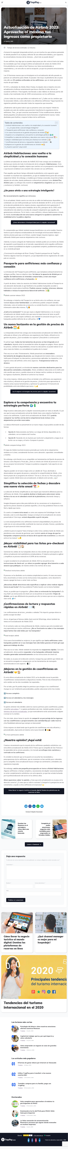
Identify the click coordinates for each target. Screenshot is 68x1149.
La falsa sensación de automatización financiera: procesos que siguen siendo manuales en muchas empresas (38, 1122)
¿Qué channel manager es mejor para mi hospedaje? (50, 939)
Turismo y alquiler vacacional (34, 811)
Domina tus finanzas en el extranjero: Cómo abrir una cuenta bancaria (23, 828)
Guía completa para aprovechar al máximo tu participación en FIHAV (37, 1102)
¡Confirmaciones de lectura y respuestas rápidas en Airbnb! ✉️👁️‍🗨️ (29, 142)
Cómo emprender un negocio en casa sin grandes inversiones (38, 1047)
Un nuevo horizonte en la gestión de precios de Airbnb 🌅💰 (27, 132)
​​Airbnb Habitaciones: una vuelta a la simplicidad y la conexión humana (31, 125)
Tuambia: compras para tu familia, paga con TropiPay (34, 1084)
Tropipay (22, 1031)
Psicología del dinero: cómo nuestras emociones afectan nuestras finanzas (37, 1027)
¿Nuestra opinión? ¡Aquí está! (16, 147)
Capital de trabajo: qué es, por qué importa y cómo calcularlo (37, 1037)
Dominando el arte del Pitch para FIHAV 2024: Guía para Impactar (37, 1112)
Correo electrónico (40, 883)
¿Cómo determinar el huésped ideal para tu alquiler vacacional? (34, 222)
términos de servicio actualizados (15, 711)
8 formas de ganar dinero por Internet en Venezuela (37, 1063)
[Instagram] (36, 1140)
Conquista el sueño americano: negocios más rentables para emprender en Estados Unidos (44, 829)
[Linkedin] (39, 1140)
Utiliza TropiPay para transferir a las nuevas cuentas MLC (34, 1074)
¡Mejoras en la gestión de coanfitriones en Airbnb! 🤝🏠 (25, 144)
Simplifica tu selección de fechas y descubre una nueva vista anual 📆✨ (31, 137)
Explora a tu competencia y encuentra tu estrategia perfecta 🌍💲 (30, 135)
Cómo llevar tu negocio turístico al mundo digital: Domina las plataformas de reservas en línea (34, 791)
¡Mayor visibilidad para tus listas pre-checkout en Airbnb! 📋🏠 (28, 140)
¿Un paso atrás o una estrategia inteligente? (24, 128)
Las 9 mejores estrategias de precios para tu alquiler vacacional (33, 391)
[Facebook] (32, 1140)
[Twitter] (28, 1140)
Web (7, 890)
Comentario (9, 864)
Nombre (8, 883)
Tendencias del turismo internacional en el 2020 (23, 1005)
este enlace (15, 709)
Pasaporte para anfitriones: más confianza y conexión (25, 130)
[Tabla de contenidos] (56, 122)
